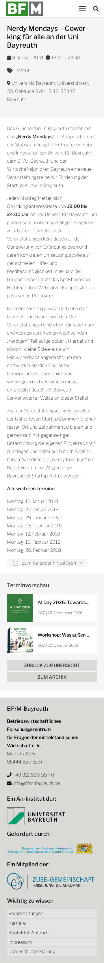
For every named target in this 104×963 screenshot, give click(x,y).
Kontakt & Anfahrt (27, 932)
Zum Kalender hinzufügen (48, 563)
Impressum (20, 942)
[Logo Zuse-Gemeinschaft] (50, 881)
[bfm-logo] (24, 8)
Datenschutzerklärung (31, 951)
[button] (82, 8)
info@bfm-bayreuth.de (36, 783)
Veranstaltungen (25, 913)
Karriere (17, 923)
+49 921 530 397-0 (33, 775)
